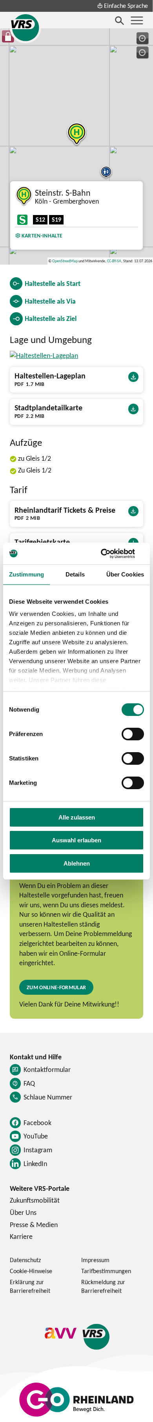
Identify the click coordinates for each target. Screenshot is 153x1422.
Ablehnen (77, 863)
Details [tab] (75, 574)
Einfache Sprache (126, 5)
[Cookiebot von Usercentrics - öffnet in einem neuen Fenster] (110, 554)
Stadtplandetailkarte (48, 408)
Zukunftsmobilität (35, 1200)
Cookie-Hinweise (31, 1271)
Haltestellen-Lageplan (50, 376)
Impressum (95, 1260)
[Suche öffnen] (119, 20)
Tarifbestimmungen (106, 1271)
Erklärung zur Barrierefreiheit (30, 1286)
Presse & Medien (34, 1224)
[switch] (133, 734)
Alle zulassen (76, 817)
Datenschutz (25, 1260)
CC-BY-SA (114, 260)
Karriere (21, 1236)
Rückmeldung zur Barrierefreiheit (103, 1286)
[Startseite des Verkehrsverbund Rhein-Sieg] (25, 27)
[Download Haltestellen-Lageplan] (44, 355)
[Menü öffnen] (137, 20)
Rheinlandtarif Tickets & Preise (65, 510)
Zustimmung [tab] (26, 574)
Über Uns (23, 1212)
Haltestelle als (52, 283)
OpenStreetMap (65, 260)
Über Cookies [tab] (125, 574)
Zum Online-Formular (56, 987)
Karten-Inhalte (42, 235)
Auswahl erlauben (76, 840)
